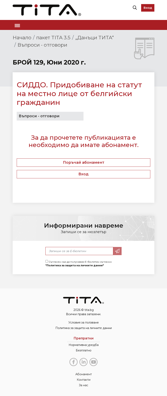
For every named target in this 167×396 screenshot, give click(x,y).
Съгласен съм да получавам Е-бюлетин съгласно (78, 263)
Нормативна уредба (84, 345)
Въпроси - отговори (42, 45)
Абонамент (83, 374)
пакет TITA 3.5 (53, 38)
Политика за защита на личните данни (83, 328)
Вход (148, 8)
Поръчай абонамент (83, 162)
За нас (83, 385)
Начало (22, 38)
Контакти (83, 380)
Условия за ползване (83, 322)
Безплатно (83, 350)
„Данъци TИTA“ (94, 38)
